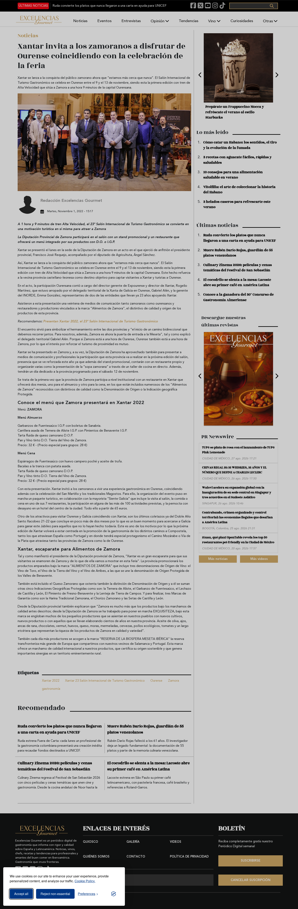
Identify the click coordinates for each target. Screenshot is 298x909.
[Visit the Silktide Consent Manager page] (113, 894)
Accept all (21, 893)
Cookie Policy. (85, 881)
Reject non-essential (55, 893)
